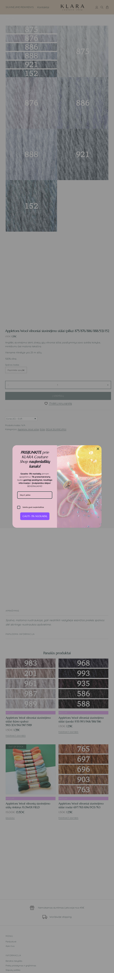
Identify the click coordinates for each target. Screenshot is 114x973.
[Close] (98, 448)
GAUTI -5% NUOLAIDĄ (35, 516)
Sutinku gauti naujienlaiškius (33, 507)
